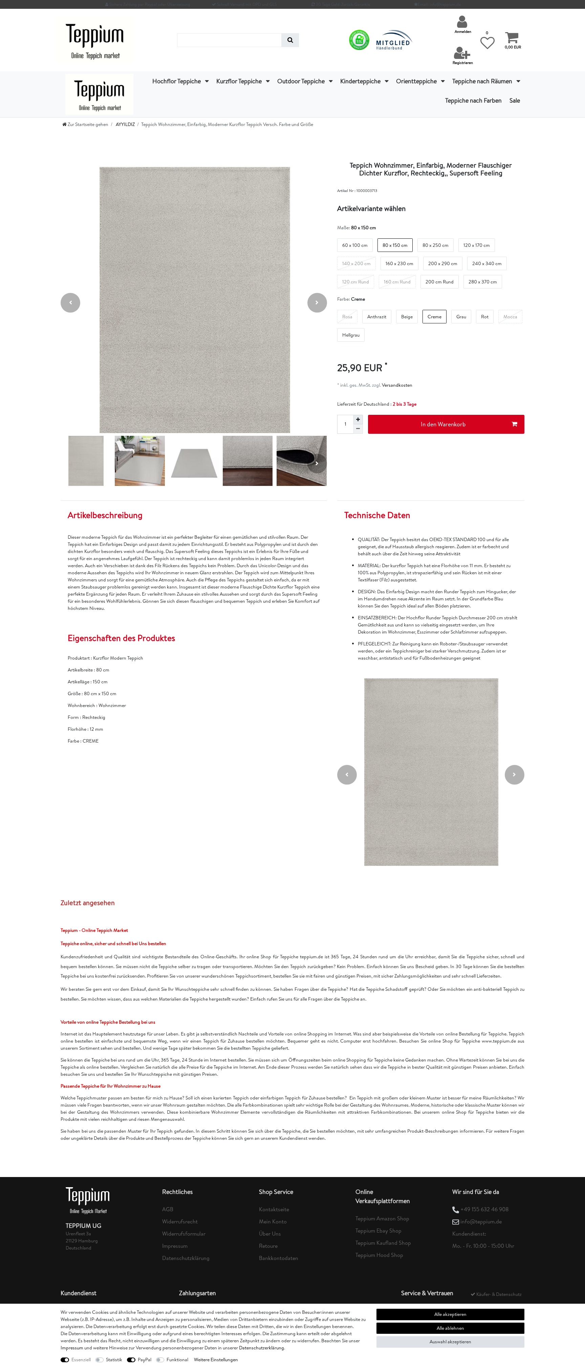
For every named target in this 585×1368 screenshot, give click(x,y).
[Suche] (290, 40)
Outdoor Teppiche (301, 81)
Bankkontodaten (278, 1258)
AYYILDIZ (125, 124)
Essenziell (81, 1359)
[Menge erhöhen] (358, 419)
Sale (515, 100)
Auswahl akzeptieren (450, 1341)
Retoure (268, 1245)
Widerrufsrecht (180, 1221)
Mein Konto (273, 1221)
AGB (167, 1209)
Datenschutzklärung (186, 1258)
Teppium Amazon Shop (382, 1218)
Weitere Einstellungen (216, 1359)
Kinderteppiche (361, 81)
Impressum (175, 1245)
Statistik (114, 1359)
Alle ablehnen (450, 1328)
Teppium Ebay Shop (378, 1230)
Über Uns (270, 1233)
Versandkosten (396, 385)
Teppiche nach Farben (473, 100)
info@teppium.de (481, 1221)
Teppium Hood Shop (379, 1255)
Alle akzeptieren (450, 1314)
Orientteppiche (417, 81)
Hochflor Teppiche (177, 81)
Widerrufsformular (183, 1233)
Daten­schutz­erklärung (261, 1347)
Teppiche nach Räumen (483, 81)
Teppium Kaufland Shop (383, 1242)
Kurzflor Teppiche (239, 81)
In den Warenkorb (443, 424)
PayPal (144, 1359)
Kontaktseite (274, 1209)
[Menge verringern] (358, 429)
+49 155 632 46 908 (484, 1209)
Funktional (177, 1359)
